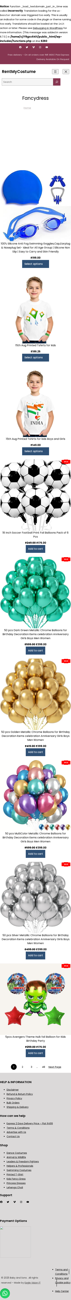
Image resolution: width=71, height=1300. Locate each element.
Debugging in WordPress (48, 28)
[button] (5, 1293)
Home (27, 108)
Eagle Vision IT (33, 1282)
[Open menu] (55, 71)
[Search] (56, 82)
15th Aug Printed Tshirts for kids (35, 345)
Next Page (55, 1067)
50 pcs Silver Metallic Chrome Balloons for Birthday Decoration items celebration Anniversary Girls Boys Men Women (36, 939)
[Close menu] (66, 71)
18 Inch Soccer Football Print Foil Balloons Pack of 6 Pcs (35, 535)
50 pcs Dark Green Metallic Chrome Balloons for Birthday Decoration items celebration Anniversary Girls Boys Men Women (35, 634)
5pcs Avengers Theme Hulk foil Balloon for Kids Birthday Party (35, 1039)
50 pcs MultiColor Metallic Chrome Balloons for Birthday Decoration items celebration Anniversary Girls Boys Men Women (35, 837)
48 (43, 1067)
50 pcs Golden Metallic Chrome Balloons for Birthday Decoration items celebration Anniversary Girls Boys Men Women (35, 736)
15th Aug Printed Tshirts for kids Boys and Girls (35, 439)
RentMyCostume (19, 71)
